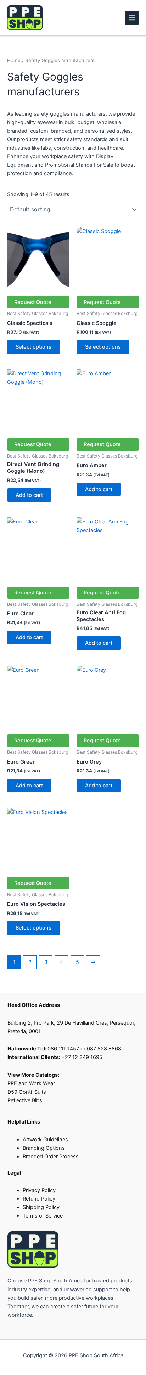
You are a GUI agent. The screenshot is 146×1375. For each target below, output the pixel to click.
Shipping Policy (41, 1207)
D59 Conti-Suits (27, 1092)
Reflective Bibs (24, 1100)
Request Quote (32, 302)
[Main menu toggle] (132, 18)
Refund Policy (39, 1199)
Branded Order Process (51, 1156)
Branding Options (44, 1148)
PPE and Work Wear (31, 1083)
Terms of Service (43, 1216)
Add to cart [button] (29, 495)
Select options (33, 347)
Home (14, 60)
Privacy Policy (39, 1190)
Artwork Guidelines (45, 1139)
